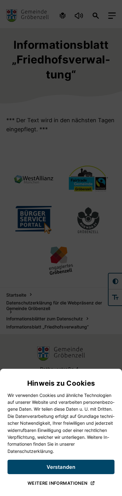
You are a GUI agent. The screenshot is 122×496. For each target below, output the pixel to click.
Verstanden (61, 467)
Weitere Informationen (58, 483)
